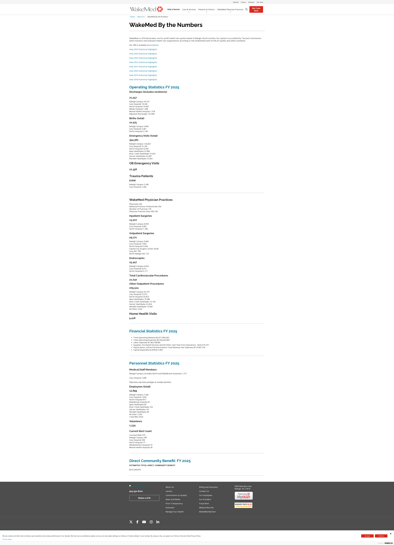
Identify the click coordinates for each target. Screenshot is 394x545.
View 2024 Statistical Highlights (143, 53)
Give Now (260, 2)
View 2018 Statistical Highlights (143, 79)
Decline (381, 536)
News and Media (173, 499)
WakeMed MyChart (207, 511)
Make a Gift (144, 497)
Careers (243, 2)
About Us (170, 487)
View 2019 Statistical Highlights (143, 75)
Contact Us (204, 491)
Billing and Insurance (208, 487)
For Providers (205, 499)
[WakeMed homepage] (146, 9)
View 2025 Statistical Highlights (143, 49)
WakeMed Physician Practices (230, 9)
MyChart (236, 2)
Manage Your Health (175, 511)
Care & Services (189, 9)
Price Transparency (174, 503)
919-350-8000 (136, 491)
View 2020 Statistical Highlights (143, 71)
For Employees (205, 495)
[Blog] (243, 507)
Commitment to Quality (176, 495)
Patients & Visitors (206, 9)
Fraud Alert (204, 503)
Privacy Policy (7, 539)
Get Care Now (256, 9)
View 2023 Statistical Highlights (143, 58)
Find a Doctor (173, 9)
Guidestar (154, 45)
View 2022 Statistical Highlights (143, 62)
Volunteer (251, 2)
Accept (367, 536)
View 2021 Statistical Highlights (143, 66)
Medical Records (206, 507)
